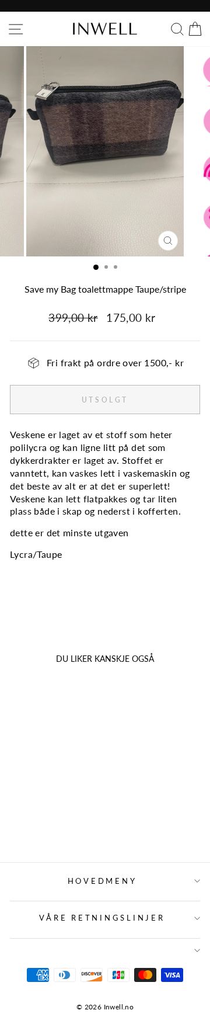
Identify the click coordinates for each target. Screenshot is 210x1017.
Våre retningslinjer (101, 918)
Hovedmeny (102, 881)
